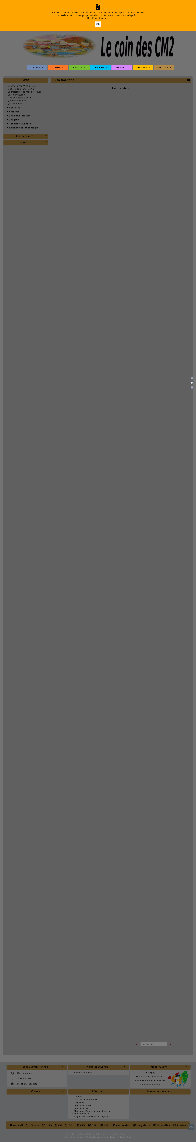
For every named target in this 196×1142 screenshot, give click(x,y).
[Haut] (192, 378)
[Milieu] (192, 383)
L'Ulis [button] (57, 67)
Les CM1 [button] (142, 67)
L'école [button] (36, 67)
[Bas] (192, 387)
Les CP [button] (78, 67)
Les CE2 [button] (121, 67)
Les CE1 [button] (99, 67)
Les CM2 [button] (163, 67)
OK (98, 24)
